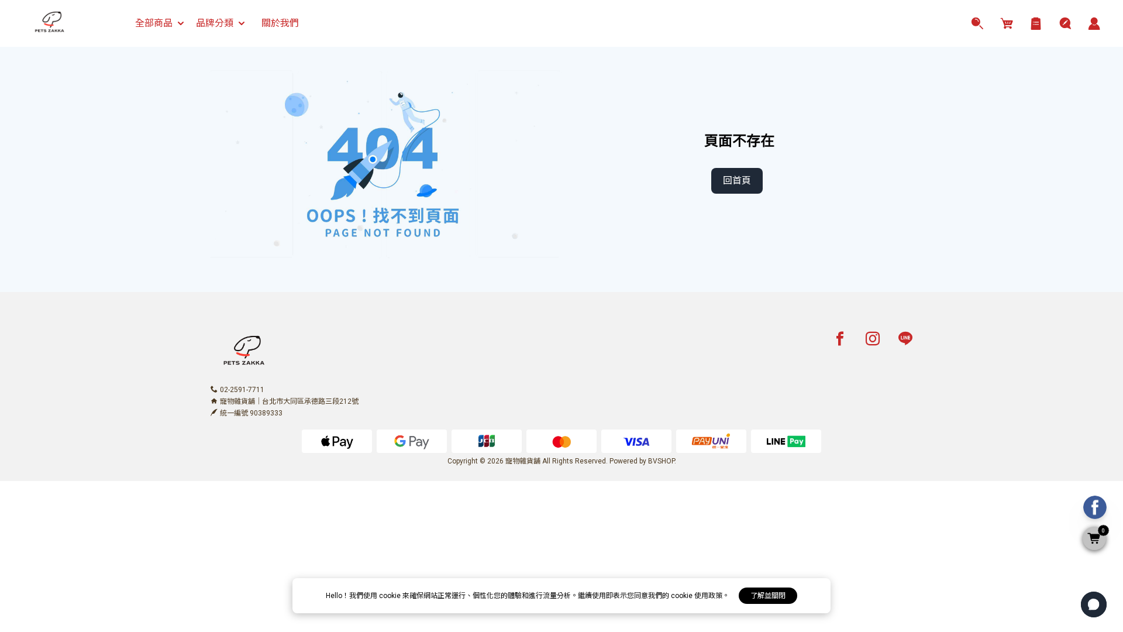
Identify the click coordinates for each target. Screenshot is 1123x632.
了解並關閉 (768, 596)
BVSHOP (661, 461)
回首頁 (737, 180)
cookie (390, 596)
